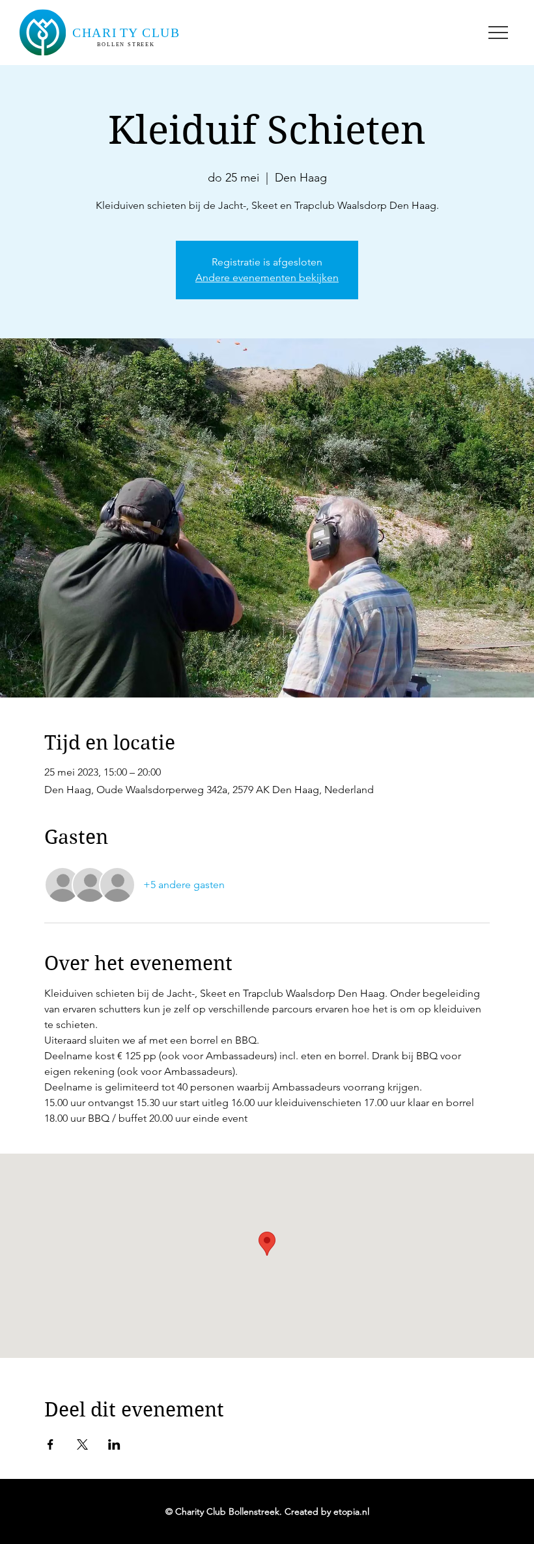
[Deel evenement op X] (82, 1444)
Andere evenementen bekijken (267, 277)
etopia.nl (351, 1511)
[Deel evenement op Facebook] (50, 1444)
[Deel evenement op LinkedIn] (114, 1444)
